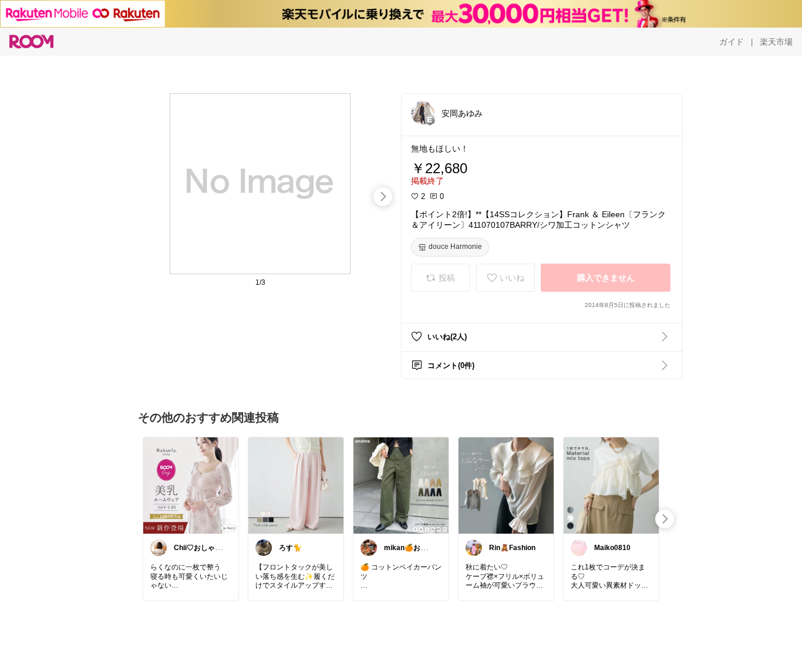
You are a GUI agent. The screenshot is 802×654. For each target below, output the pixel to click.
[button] (422, 112)
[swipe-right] (382, 196)
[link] (190, 484)
